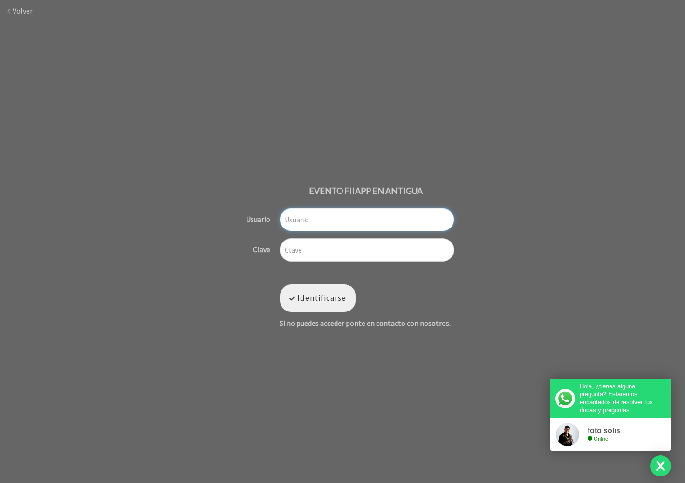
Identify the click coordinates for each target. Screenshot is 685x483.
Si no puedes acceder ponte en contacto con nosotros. (365, 323)
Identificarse (320, 298)
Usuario (258, 219)
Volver (22, 10)
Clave (261, 250)
